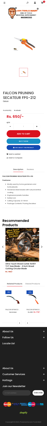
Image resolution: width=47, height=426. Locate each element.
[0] (42, 3)
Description (18, 169)
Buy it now (23, 141)
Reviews (30, 169)
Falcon (5, 101)
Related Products (14, 284)
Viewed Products (32, 284)
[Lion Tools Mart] (23, 13)
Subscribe (38, 393)
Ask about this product (24, 148)
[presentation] (3, 247)
